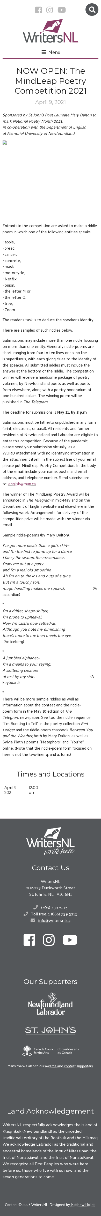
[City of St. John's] (50, 1030)
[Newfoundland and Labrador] (50, 1004)
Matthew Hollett (83, 1204)
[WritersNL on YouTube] (61, 10)
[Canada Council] (50, 1050)
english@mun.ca (22, 483)
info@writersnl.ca (54, 920)
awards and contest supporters (69, 1065)
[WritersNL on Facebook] (38, 10)
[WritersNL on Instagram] (49, 10)
